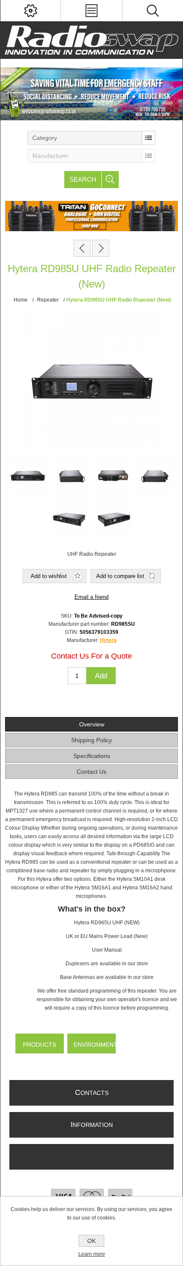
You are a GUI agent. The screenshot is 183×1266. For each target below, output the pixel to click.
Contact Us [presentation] (91, 771)
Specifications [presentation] (91, 755)
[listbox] (91, 138)
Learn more (91, 1254)
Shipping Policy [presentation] (91, 740)
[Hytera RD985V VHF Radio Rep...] (100, 248)
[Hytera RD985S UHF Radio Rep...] (82, 248)
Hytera (108, 640)
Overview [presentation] (91, 724)
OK (91, 1240)
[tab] (91, 724)
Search (82, 179)
